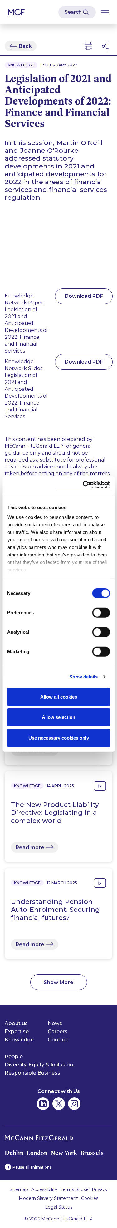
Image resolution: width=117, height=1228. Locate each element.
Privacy (100, 1189)
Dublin (14, 1153)
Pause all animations (31, 1167)
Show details (83, 676)
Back (25, 46)
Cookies (89, 1198)
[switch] (101, 612)
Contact (58, 1040)
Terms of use (75, 1189)
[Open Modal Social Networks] (106, 46)
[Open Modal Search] (77, 12)
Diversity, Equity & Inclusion (39, 1065)
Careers (57, 1032)
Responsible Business (32, 1073)
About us (16, 1023)
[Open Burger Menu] (104, 12)
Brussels (92, 1153)
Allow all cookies (58, 696)
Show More (58, 982)
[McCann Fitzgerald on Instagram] (74, 1103)
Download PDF (84, 296)
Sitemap (19, 1189)
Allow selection (58, 717)
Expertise (17, 1032)
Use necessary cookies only (58, 737)
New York (64, 1153)
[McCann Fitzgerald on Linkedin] (43, 1103)
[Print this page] (88, 46)
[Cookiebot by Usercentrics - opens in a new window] (83, 485)
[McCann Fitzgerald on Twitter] (58, 1103)
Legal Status (58, 1207)
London (37, 1153)
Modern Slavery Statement (48, 1198)
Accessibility (44, 1189)
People (14, 1057)
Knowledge (19, 1040)
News (55, 1023)
